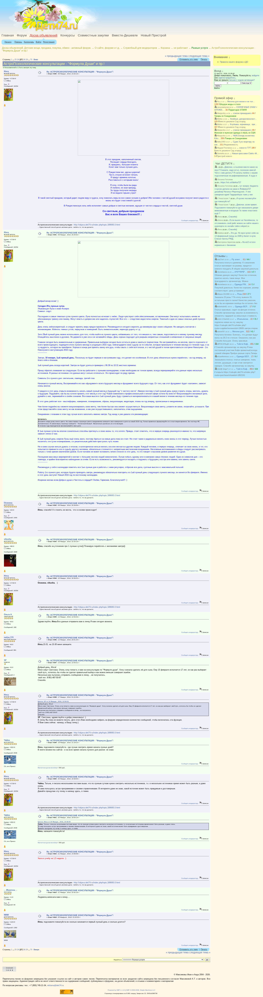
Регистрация (48, 42)
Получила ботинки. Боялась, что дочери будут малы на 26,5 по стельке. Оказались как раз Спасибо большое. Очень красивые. (236, 338)
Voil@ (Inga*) (222, 369)
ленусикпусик (223, 107)
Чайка (7, 740)
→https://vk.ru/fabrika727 (230, 182)
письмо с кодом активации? (242, 80)
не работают (181, 48)
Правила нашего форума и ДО (234, 62)
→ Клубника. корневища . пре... (242, 124)
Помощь (18, 42)
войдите (255, 75)
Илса (6, 71)
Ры (218, 102)
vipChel (220, 259)
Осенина (8, 503)
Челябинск (222, 272)
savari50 (221, 332)
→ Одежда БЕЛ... (240, 306)
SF (5, 660)
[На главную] (27, 31)
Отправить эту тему (188, 59)
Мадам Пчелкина (224, 148)
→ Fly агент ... (235, 259)
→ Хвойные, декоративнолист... (242, 119)
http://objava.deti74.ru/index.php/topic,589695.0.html (97, 225)
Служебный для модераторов (140, 48)
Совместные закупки (93, 35)
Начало (8, 42)
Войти (38, 42)
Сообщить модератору (189, 220)
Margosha (221, 113)
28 (24, 59)
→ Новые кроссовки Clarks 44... (244, 153)
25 (15, 59)
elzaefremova (223, 356)
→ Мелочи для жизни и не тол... (240, 101)
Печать (204, 59)
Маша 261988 (223, 294)
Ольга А (8, 614)
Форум (22, 35)
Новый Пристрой (153, 35)
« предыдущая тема (176, 56)
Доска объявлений (43, 35)
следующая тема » (198, 56)
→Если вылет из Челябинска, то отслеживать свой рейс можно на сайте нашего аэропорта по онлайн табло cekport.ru (236, 223)
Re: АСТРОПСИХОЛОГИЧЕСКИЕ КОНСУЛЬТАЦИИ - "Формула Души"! (80, 72)
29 (27, 59)
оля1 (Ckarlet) (223, 319)
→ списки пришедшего (241, 113)
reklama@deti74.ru (55, 985)
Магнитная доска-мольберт (48, 768)
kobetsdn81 (222, 307)
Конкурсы (67, 35)
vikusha (7, 539)
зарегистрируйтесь (227, 78)
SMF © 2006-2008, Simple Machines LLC (140, 990)
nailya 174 (8, 637)
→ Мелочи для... (237, 331)
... (13, 59)
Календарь (29, 42)
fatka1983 (221, 142)
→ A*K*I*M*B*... (239, 272)
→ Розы (238, 294)
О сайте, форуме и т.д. (107, 48)
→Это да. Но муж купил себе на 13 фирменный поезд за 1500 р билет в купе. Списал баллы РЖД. (236, 236)
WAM (6, 915)
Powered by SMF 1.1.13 (116, 990)
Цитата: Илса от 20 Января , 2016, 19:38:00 (54, 822)
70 (31, 59)
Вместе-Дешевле (125, 35)
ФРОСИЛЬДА (223, 344)
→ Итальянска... (242, 319)
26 (18, 59)
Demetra (220, 153)
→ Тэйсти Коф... (242, 344)
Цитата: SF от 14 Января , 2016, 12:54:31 (53, 701)
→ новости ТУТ (244, 148)
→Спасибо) (232, 217)
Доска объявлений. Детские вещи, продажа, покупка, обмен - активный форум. (46, 48)
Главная (8, 35)
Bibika (219, 119)
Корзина (165, 48)
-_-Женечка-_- (10, 890)
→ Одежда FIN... (240, 284)
